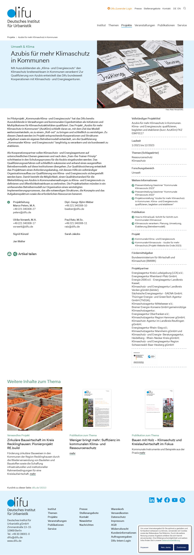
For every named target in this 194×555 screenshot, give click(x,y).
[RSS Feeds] (183, 501)
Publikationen (166, 25)
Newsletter (85, 521)
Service (182, 25)
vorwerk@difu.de (23, 226)
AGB (114, 525)
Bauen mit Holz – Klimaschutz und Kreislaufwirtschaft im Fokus (157, 442)
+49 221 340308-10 (76, 205)
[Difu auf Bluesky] (160, 501)
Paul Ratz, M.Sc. (74, 219)
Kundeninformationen (123, 532)
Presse (138, 8)
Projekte (126, 25)
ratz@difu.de (72, 226)
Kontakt (166, 8)
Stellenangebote (152, 8)
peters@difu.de (22, 212)
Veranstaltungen (145, 25)
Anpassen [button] (144, 547)
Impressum (117, 521)
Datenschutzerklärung (171, 540)
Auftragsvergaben (121, 536)
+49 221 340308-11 (76, 223)
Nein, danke (166, 547)
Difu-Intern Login (121, 540)
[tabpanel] (35, 432)
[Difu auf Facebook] (167, 501)
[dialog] (165, 539)
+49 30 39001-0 (21, 534)
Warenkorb (117, 509)
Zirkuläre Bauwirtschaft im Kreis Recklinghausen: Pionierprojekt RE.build (30, 444)
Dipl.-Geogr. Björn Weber (79, 202)
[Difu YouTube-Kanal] (175, 501)
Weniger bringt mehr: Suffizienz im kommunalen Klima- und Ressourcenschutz (95, 444)
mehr (33, 474)
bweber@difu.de (74, 209)
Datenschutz (118, 517)
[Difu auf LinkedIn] (152, 501)
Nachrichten (86, 525)
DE (174, 8)
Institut (101, 25)
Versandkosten (119, 513)
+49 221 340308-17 (24, 223)
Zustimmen (181, 547)
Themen (113, 25)
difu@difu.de (15, 537)
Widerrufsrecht (120, 528)
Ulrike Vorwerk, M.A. (25, 219)
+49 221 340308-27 (24, 209)
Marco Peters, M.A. (24, 205)
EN (179, 8)
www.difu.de (14, 540)
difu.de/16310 (39, 487)
